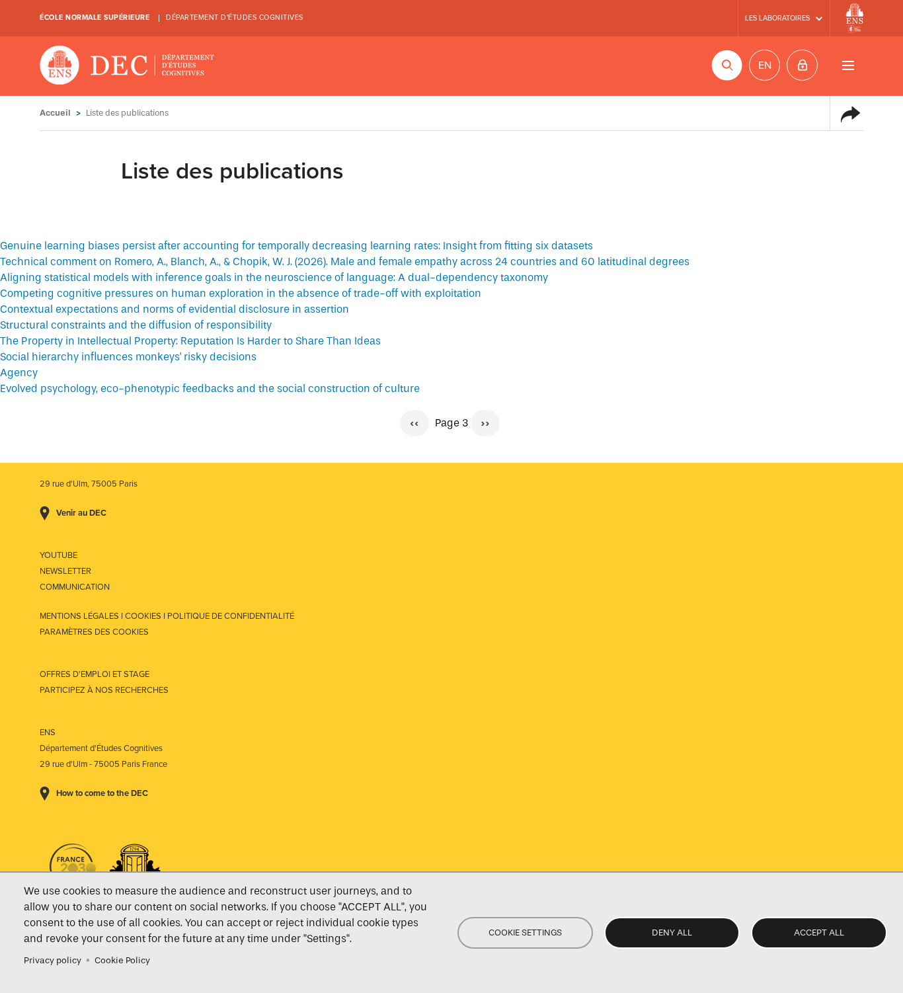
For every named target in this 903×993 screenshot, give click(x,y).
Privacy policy (52, 960)
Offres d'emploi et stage (94, 674)
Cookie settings (525, 932)
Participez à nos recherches (104, 690)
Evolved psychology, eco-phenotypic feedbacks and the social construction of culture (210, 388)
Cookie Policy (122, 960)
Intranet (802, 65)
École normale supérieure (94, 17)
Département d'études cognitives (234, 17)
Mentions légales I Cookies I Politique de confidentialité (167, 616)
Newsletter (65, 571)
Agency (19, 372)
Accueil (55, 113)
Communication (75, 587)
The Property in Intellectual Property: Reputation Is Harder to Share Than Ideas (190, 341)
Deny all (672, 932)
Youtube (58, 555)
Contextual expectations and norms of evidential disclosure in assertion (174, 309)
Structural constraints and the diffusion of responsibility (136, 325)
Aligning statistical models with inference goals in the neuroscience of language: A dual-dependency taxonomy (274, 277)
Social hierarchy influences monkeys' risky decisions (128, 356)
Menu (847, 65)
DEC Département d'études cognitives (127, 66)
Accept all (819, 932)
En (764, 65)
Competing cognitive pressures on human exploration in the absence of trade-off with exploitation (240, 293)
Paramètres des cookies (94, 632)
